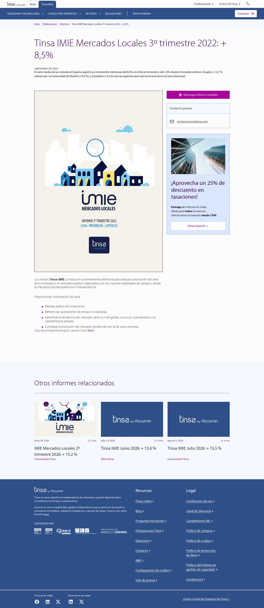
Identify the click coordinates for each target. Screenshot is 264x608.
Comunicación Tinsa (44, 459)
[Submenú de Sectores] (100, 14)
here (91, 330)
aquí (46, 514)
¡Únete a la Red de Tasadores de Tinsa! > (206, 599)
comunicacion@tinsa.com (192, 121)
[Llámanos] (248, 4)
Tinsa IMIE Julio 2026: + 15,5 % (194, 448)
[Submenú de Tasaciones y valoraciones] (42, 14)
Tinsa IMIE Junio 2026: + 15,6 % (128, 448)
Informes (64, 24)
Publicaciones (50, 24)
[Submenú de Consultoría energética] (80, 14)
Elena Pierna (107, 459)
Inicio (37, 24)
